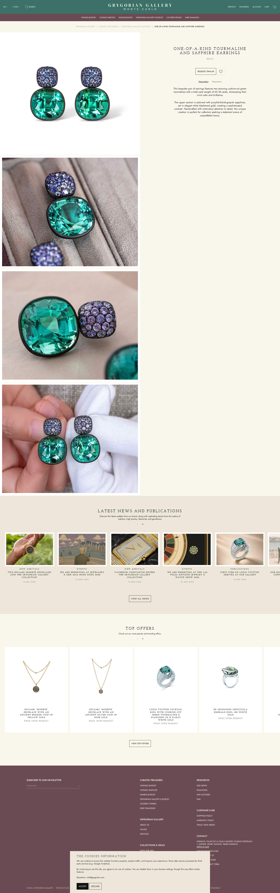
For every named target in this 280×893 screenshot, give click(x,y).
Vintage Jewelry (88, 17)
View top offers (140, 743)
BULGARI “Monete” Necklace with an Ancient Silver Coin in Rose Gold (101, 713)
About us (144, 824)
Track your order (206, 824)
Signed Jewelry (126, 17)
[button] (142, 524)
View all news (140, 598)
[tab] (204, 81)
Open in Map (203, 846)
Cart (267, 6)
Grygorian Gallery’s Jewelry (149, 17)
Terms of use (62, 888)
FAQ (198, 799)
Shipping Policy (204, 815)
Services (232, 6)
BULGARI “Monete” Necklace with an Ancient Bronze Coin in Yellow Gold (36, 713)
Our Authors (203, 794)
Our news (202, 785)
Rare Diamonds (192, 17)
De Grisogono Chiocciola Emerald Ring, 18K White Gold (231, 712)
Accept (82, 886)
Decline (95, 886)
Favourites (244, 6)
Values (143, 829)
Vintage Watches (107, 17)
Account (256, 6)
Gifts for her (147, 850)
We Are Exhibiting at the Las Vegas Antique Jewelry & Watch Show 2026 (187, 574)
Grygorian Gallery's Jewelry (154, 799)
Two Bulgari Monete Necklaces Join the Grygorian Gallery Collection (29, 574)
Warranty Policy (205, 820)
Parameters (217, 81)
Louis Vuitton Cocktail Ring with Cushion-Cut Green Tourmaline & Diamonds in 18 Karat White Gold (166, 715)
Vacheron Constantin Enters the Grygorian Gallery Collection (134, 574)
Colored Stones (174, 17)
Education (202, 790)
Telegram (215, 888)
